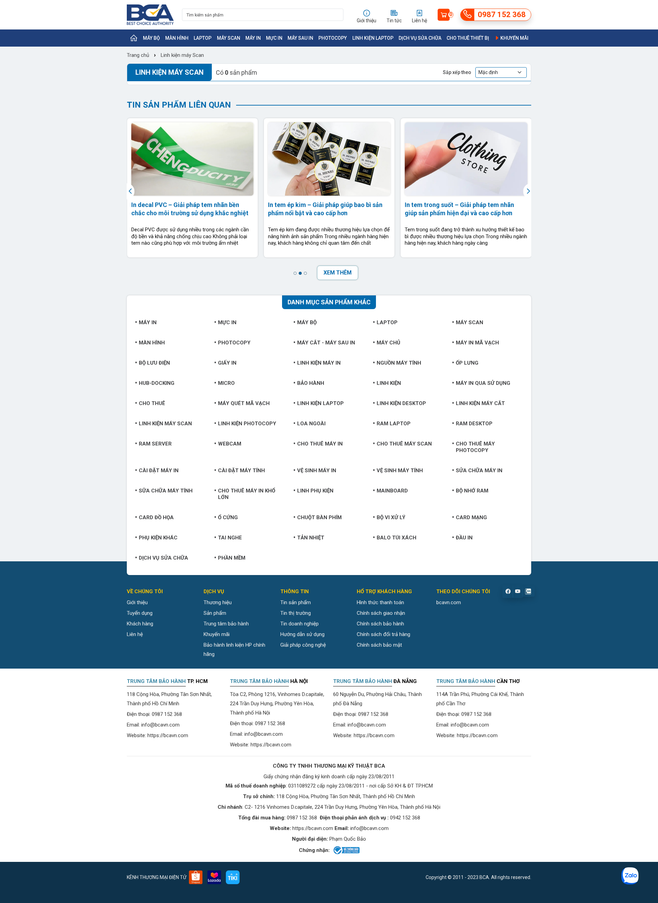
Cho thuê (152, 403)
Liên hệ (135, 634)
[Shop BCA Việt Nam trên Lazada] (214, 877)
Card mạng (471, 517)
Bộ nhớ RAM (472, 491)
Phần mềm (231, 558)
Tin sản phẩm (295, 602)
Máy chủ (388, 343)
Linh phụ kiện (315, 491)
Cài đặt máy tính (241, 470)
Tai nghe (230, 538)
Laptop (202, 38)
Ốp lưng (467, 363)
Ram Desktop (474, 423)
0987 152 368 (167, 714)
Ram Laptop (394, 423)
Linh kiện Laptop (372, 38)
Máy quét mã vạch (244, 403)
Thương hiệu (218, 602)
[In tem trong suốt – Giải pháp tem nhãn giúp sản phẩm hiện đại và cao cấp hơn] (466, 159)
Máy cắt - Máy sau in (326, 343)
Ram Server (155, 444)
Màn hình (176, 38)
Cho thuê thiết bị (468, 38)
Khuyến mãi (513, 38)
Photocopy (332, 38)
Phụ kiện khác (158, 538)
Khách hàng (140, 624)
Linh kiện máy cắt (480, 403)
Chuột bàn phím (319, 517)
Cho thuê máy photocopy (475, 447)
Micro (226, 383)
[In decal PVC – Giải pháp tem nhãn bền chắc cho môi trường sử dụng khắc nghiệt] (192, 159)
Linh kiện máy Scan (181, 55)
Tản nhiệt (310, 538)
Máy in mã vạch (477, 343)
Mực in (274, 38)
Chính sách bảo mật (379, 645)
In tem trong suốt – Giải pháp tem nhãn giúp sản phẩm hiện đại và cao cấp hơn (459, 208)
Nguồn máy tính (399, 363)
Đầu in (464, 538)
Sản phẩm (215, 613)
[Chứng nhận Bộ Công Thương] (346, 850)
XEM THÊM (338, 272)
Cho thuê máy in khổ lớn (246, 494)
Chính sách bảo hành (380, 624)
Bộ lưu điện (154, 363)
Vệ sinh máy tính (400, 470)
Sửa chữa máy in (479, 470)
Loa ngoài (311, 423)
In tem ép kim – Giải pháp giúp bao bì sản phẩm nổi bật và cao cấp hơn (325, 208)
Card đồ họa (156, 517)
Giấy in (227, 363)
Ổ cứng (228, 517)
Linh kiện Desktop (401, 403)
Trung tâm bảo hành (226, 624)
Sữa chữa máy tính (166, 491)
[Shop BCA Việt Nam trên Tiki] (232, 877)
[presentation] (131, 191)
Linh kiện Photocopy (247, 423)
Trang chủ (138, 55)
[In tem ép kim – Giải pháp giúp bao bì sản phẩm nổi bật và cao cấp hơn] (329, 159)
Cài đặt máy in (159, 470)
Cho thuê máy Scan (404, 444)
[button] (294, 273)
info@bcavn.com (160, 725)
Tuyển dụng (140, 613)
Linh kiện (389, 383)
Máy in (253, 38)
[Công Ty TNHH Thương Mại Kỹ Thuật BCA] (150, 14)
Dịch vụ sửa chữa (420, 38)
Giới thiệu (137, 602)
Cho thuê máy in (320, 444)
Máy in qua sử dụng (483, 383)
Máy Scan (228, 38)
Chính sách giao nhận (381, 613)
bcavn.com (448, 602)
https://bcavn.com (167, 735)
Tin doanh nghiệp (299, 624)
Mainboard (392, 491)
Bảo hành (310, 383)
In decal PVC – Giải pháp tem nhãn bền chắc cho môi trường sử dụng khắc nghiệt (189, 208)
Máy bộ (151, 38)
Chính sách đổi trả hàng (383, 634)
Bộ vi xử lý (391, 517)
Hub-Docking (156, 383)
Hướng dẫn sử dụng (302, 634)
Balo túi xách (396, 538)
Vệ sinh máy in (316, 470)
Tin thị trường (295, 613)
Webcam (229, 444)
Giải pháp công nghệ (303, 645)
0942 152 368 (405, 818)
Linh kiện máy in (319, 363)
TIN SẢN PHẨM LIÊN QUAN (179, 105)
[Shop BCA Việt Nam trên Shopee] (195, 877)
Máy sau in (300, 38)
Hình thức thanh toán (380, 602)
